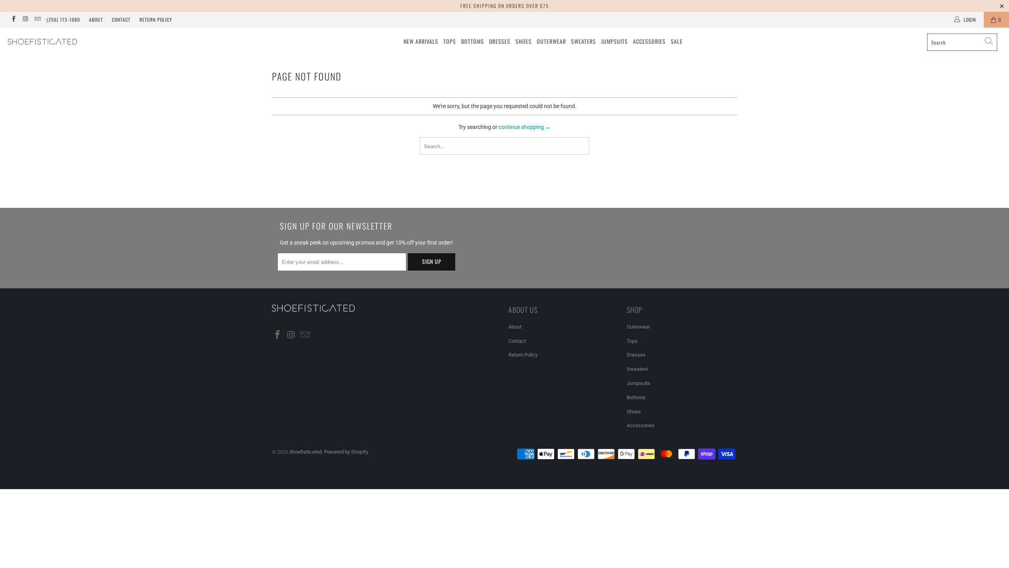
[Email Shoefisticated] (37, 19)
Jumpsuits (614, 41)
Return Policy (156, 19)
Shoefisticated (305, 452)
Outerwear (551, 41)
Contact (121, 19)
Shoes (524, 41)
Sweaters (583, 41)
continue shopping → (525, 127)
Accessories (649, 41)
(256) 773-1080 (63, 19)
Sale (677, 41)
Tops (449, 41)
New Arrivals (421, 41)
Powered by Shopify (346, 452)
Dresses (499, 41)
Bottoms (472, 41)
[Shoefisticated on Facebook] (13, 19)
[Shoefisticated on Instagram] (25, 19)
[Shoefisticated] (85, 42)
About (96, 19)
